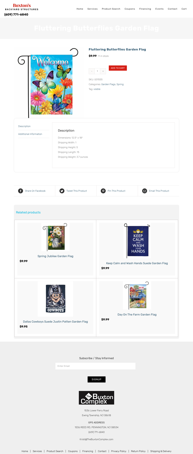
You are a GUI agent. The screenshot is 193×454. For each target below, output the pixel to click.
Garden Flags (108, 84)
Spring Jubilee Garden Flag (55, 256)
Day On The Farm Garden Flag (137, 314)
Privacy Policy (118, 451)
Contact (102, 451)
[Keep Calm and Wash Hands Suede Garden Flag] (137, 240)
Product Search (55, 451)
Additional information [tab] (30, 134)
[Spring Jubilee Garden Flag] (55, 237)
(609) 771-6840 (16, 14)
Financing (87, 451)
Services (37, 451)
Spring (120, 84)
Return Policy (138, 451)
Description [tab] (24, 126)
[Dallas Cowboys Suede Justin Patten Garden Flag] (55, 299)
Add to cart (118, 68)
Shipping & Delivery (160, 451)
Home (25, 451)
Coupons (73, 451)
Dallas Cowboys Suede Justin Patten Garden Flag (55, 321)
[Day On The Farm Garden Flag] (137, 295)
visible (97, 89)
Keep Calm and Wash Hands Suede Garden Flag (137, 263)
